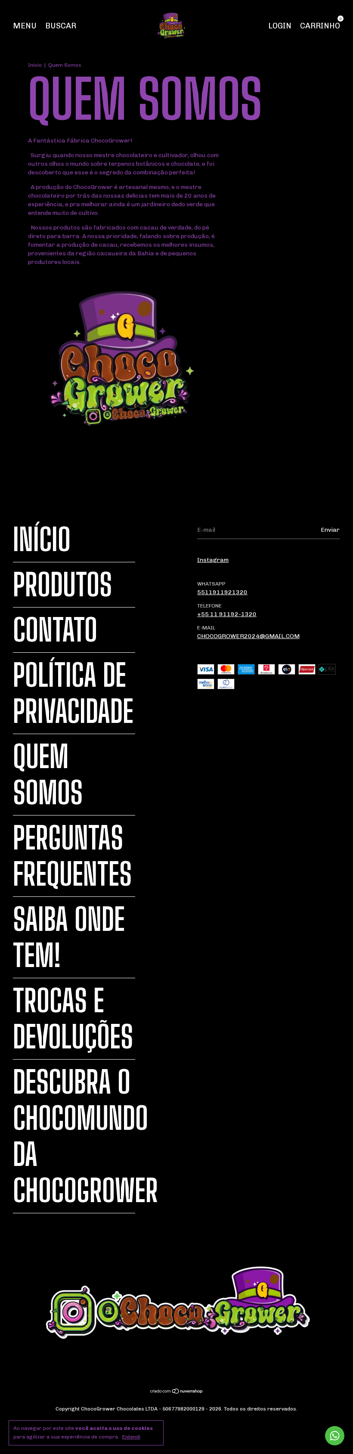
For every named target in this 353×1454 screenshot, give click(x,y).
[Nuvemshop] (177, 1392)
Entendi (131, 1437)
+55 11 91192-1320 (227, 614)
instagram (213, 560)
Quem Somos (48, 774)
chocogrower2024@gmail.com (248, 636)
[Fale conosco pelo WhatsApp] (334, 1435)
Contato (55, 630)
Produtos (62, 585)
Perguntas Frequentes (72, 856)
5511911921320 (222, 592)
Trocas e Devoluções (73, 1019)
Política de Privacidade (73, 693)
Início (35, 65)
